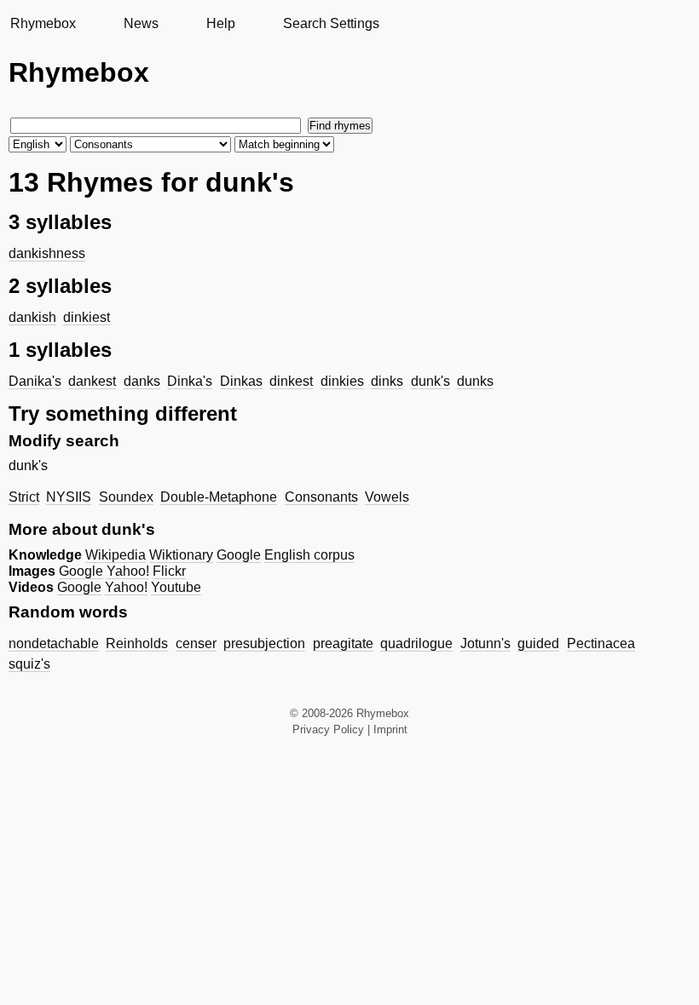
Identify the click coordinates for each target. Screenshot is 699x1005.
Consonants (321, 497)
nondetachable (54, 643)
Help (220, 23)
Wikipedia (115, 555)
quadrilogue (416, 643)
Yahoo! (128, 571)
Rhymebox (43, 23)
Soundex (126, 497)
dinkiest (86, 317)
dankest (92, 381)
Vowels (387, 497)
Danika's (35, 381)
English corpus (309, 555)
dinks (387, 381)
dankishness (47, 253)
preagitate (343, 643)
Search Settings (331, 23)
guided (538, 643)
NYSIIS (68, 497)
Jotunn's (485, 643)
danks (142, 381)
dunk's (430, 381)
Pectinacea (601, 643)
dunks (475, 381)
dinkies (342, 381)
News (141, 23)
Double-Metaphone (218, 497)
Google (239, 555)
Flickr (169, 571)
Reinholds (137, 643)
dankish (32, 317)
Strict (24, 497)
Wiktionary (181, 555)
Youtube (176, 587)
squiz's (29, 664)
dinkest (291, 381)
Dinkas (241, 381)
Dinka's (189, 381)
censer (196, 643)
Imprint (390, 729)
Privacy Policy (328, 729)
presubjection (264, 643)
